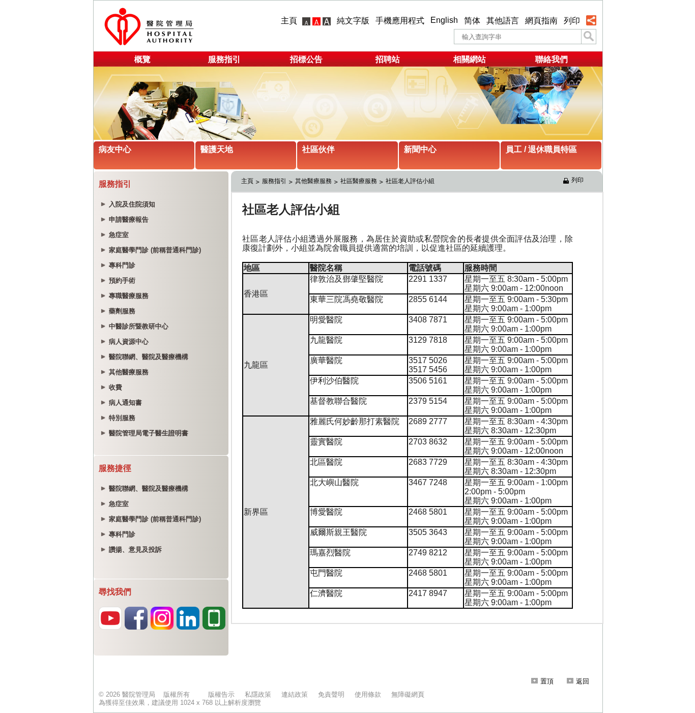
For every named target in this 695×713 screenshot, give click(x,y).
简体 (472, 20)
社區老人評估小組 (410, 181)
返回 (582, 681)
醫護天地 (216, 149)
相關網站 (469, 59)
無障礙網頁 (407, 694)
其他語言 (502, 20)
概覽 (142, 59)
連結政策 (294, 694)
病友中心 (115, 149)
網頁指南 (541, 20)
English (444, 20)
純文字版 (353, 20)
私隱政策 (258, 694)
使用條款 (368, 694)
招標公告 (306, 59)
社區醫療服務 (358, 181)
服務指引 (224, 59)
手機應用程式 (399, 20)
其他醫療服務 (313, 181)
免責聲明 (331, 694)
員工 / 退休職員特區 (541, 149)
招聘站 (387, 59)
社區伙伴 (318, 149)
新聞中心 (420, 149)
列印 (572, 20)
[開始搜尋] (588, 36)
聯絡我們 (551, 59)
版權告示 (221, 694)
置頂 (547, 681)
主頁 (289, 20)
